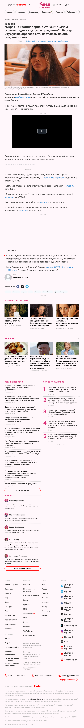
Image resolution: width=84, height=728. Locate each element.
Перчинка (46, 12)
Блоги (8, 495)
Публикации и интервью (29, 590)
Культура (8, 607)
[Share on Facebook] (17, 286)
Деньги (8, 593)
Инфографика (10, 624)
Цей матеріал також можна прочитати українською (47, 41)
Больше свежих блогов (22, 568)
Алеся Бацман (70, 625)
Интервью (21, 12)
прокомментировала (54, 177)
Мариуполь (46, 611)
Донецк (45, 598)
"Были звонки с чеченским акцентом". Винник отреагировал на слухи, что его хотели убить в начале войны (67, 361)
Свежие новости (14, 382)
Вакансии (8, 638)
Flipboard (68, 637)
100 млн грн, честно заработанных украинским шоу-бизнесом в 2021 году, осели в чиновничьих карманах (22, 561)
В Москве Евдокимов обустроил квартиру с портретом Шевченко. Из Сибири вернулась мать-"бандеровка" (22, 506)
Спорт (7, 602)
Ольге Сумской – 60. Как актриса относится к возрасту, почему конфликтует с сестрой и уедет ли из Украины (62, 424)
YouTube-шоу (28, 631)
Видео (25, 622)
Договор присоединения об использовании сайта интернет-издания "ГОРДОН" (32, 666)
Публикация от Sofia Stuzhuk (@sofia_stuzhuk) (20, 164)
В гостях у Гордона (31, 596)
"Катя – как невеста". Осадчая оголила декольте (14, 320)
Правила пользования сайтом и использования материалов (32, 646)
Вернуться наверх (67, 680)
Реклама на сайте (12, 647)
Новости (9, 12)
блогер (37, 292)
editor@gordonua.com (70, 676)
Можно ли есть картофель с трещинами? (21, 484)
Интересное (9, 629)
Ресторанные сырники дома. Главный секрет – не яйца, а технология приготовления (20, 388)
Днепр (44, 607)
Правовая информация (10, 653)
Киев (44, 584)
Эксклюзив (28, 613)
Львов (44, 589)
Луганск (45, 615)
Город (44, 580)
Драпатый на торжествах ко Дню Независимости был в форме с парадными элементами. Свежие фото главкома (22, 398)
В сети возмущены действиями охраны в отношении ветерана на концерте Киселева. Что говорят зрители (63, 437)
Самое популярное (53, 382)
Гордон (7, 19)
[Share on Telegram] (27, 286)
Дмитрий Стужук (60, 292)
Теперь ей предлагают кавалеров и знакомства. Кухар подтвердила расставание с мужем (19, 420)
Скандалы (33, 12)
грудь (30, 292)
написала (9, 197)
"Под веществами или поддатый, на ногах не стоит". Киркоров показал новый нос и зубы (23, 453)
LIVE (25, 609)
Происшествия (11, 620)
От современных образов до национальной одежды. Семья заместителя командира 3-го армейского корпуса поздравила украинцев (22, 431)
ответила (69, 186)
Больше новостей (22, 490)
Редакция (8, 643)
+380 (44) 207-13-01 (16, 676)
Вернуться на (11, 5)
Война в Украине (11, 584)
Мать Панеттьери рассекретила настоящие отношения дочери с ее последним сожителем (22, 443)
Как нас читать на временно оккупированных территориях (12, 661)
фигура (8, 292)
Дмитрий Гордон (68, 585)
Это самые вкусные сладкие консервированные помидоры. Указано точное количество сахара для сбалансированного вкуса (20, 474)
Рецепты (59, 12)
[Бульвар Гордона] (44, 5)
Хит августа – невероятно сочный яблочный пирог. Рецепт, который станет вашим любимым (61, 412)
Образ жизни (10, 615)
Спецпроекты (29, 635)
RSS (66, 642)
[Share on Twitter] (22, 286)
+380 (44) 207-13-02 (43, 676)
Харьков (45, 602)
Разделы (26, 580)
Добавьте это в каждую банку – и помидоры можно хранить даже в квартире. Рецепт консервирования (62, 401)
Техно (7, 611)
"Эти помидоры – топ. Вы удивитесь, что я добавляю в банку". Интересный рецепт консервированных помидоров (22, 462)
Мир (6, 598)
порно (24, 292)
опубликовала (22, 97)
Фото (25, 618)
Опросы (26, 627)
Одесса (45, 593)
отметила (23, 210)
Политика (9, 589)
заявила (43, 202)
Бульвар (15, 19)
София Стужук (47, 292)
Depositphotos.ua (37, 699)
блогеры (16, 292)
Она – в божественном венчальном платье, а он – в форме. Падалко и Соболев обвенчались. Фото (62, 389)
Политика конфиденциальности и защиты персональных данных (31, 655)
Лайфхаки (71, 12)
